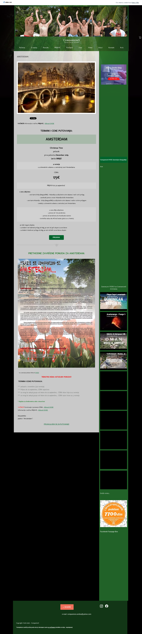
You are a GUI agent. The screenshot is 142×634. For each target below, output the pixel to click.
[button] (140, 37)
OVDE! (37, 372)
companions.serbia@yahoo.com (79, 614)
